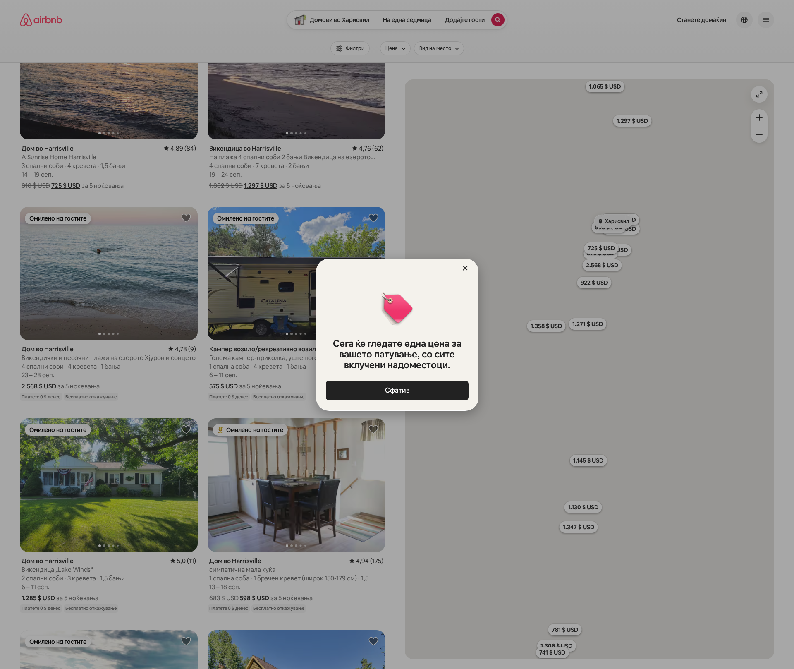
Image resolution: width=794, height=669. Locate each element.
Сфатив (397, 390)
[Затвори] (465, 268)
